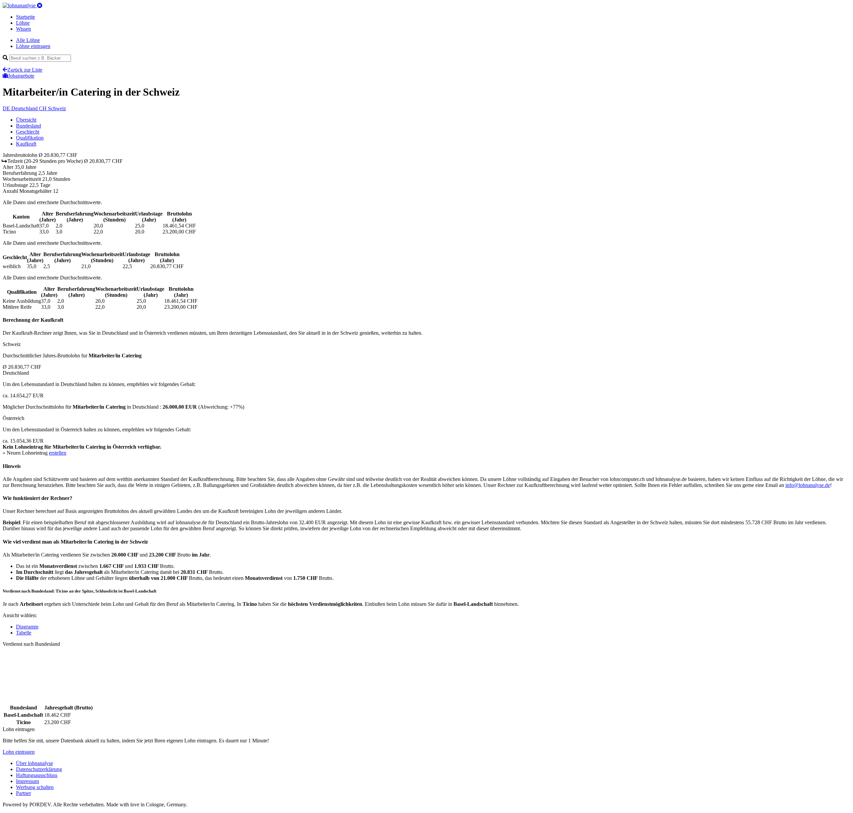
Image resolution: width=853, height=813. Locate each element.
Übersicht (26, 120)
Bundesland (28, 126)
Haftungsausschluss (36, 775)
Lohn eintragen (19, 752)
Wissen (23, 29)
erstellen (57, 453)
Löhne (23, 23)
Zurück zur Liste (24, 70)
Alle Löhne (28, 40)
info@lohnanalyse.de (807, 485)
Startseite (25, 17)
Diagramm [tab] (27, 626)
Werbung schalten (35, 787)
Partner (23, 793)
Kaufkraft (26, 144)
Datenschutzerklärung (39, 769)
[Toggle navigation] (39, 5)
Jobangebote (21, 76)
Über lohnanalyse (34, 763)
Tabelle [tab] (23, 632)
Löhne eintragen (33, 46)
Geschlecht (27, 132)
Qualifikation (30, 138)
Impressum (27, 781)
